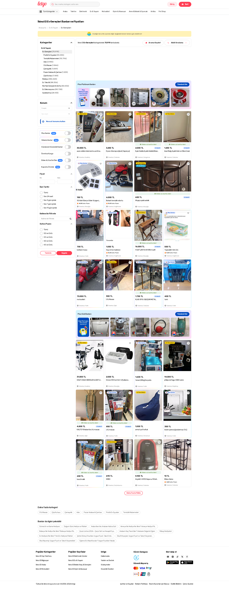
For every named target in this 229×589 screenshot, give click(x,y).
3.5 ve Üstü (48, 237)
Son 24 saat (48, 196)
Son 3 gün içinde (50, 200)
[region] (133, 97)
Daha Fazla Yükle (134, 493)
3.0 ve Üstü (48, 233)
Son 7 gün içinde (50, 204)
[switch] (68, 133)
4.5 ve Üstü (48, 245)
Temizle (48, 253)
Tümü (46, 193)
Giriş (172, 4)
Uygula (64, 253)
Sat (186, 4)
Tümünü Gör (182, 84)
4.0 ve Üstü (48, 241)
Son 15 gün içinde (50, 208)
